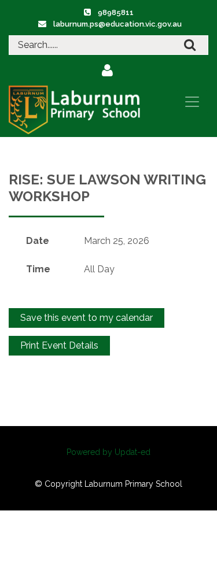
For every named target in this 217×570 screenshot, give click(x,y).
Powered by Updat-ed (108, 452)
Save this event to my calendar (86, 317)
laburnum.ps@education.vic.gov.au (117, 24)
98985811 (116, 12)
